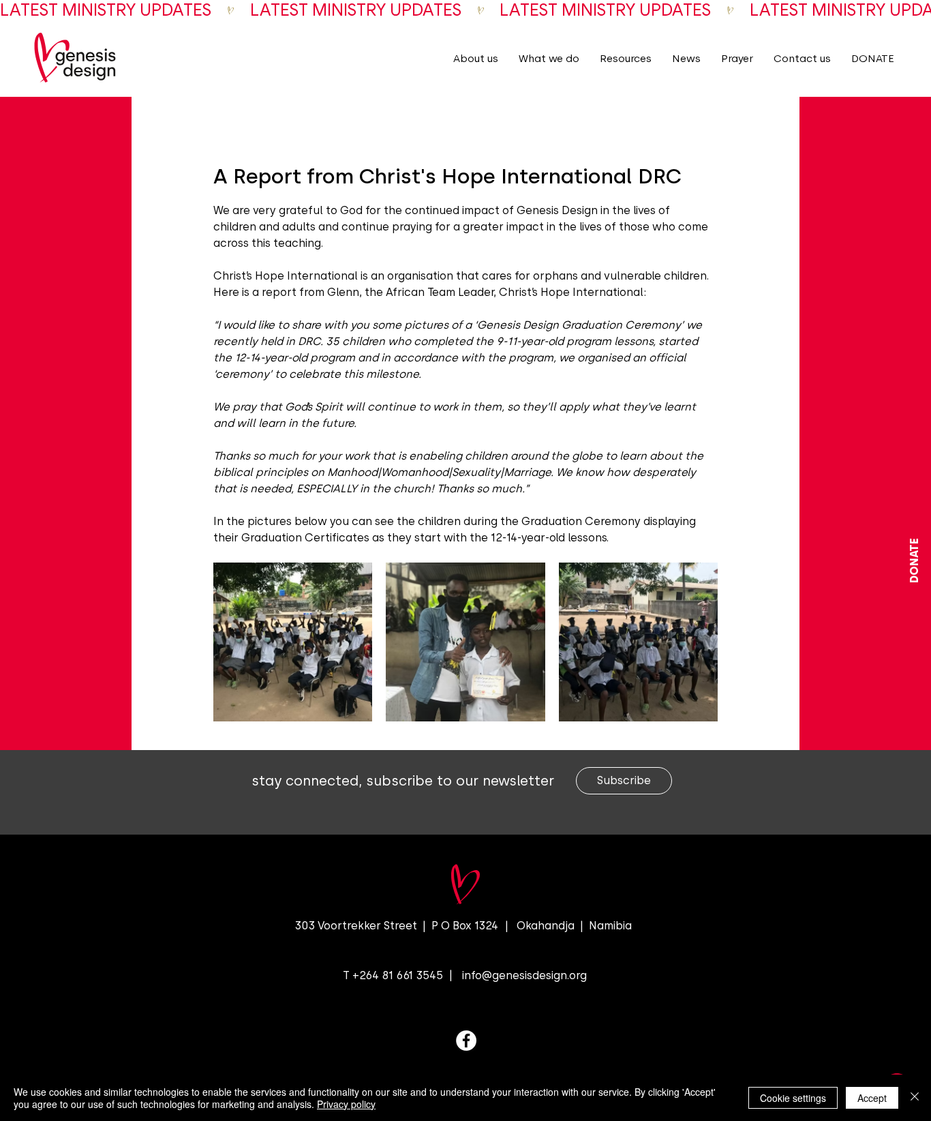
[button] (475, 58)
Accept (872, 1098)
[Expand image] (292, 642)
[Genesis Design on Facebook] (466, 1040)
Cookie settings (793, 1098)
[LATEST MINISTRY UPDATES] (465, 10)
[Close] (914, 1098)
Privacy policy (346, 1104)
